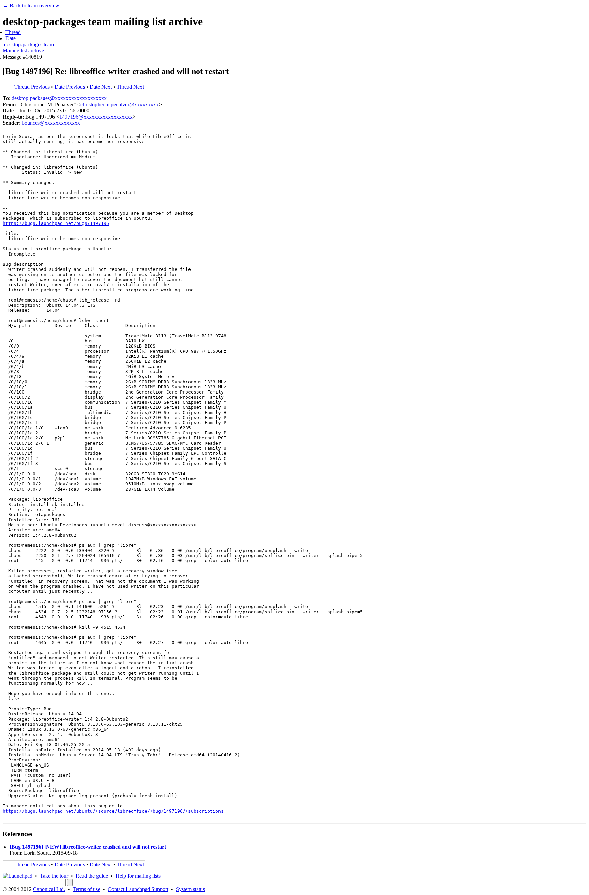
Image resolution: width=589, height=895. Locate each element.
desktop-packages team (29, 44)
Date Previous (70, 87)
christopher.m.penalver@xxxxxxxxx (119, 104)
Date (10, 38)
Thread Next (130, 87)
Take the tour (54, 876)
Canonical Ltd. (49, 889)
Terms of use (86, 889)
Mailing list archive (23, 50)
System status (190, 889)
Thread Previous (32, 87)
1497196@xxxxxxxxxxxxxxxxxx (96, 117)
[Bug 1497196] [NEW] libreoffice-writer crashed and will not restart (88, 847)
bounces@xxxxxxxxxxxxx (51, 123)
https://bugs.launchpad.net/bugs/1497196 (56, 223)
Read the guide (92, 876)
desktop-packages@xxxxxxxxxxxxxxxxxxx (59, 98)
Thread (13, 32)
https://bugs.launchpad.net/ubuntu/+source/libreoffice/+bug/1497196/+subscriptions (113, 811)
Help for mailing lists (138, 876)
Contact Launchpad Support (138, 889)
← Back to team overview (31, 6)
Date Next (101, 87)
